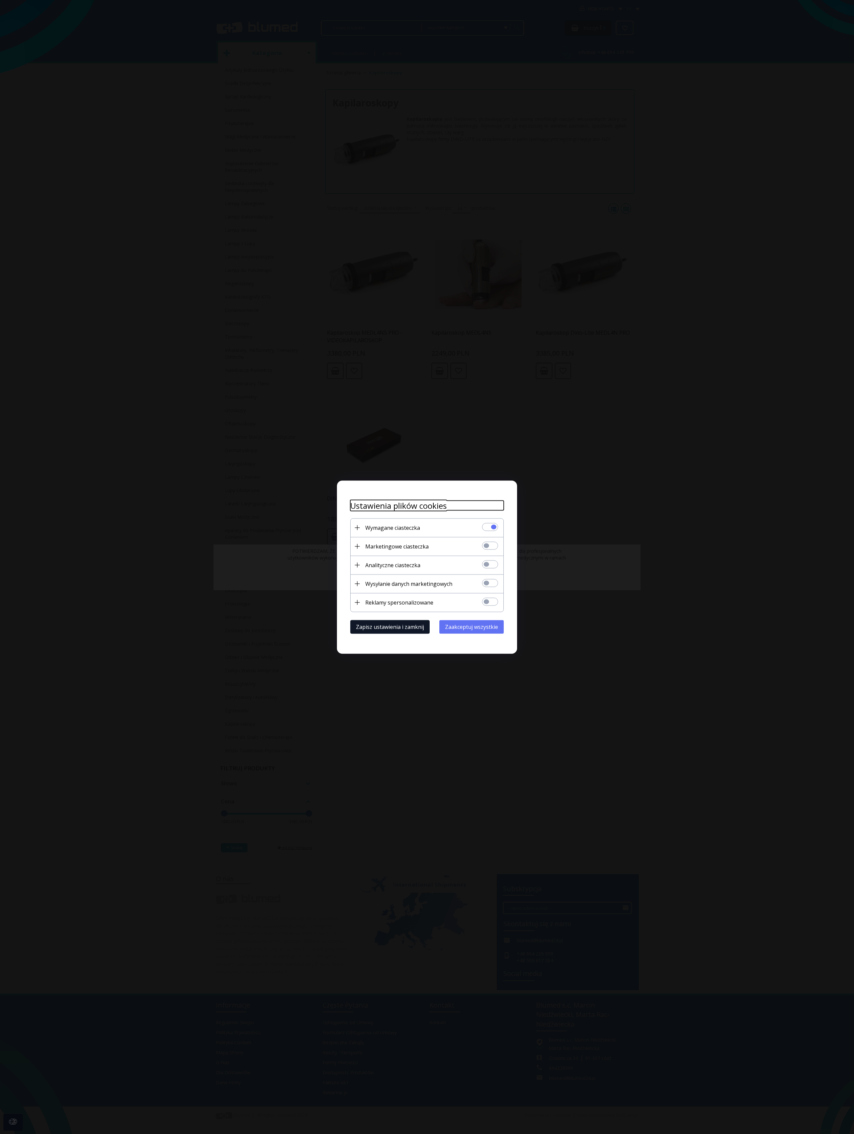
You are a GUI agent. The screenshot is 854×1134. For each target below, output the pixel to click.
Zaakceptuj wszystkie (471, 626)
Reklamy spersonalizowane (399, 602)
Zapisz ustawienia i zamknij (390, 626)
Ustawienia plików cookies (398, 505)
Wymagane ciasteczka (392, 527)
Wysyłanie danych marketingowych (408, 583)
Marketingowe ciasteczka (397, 546)
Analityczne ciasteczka (392, 565)
